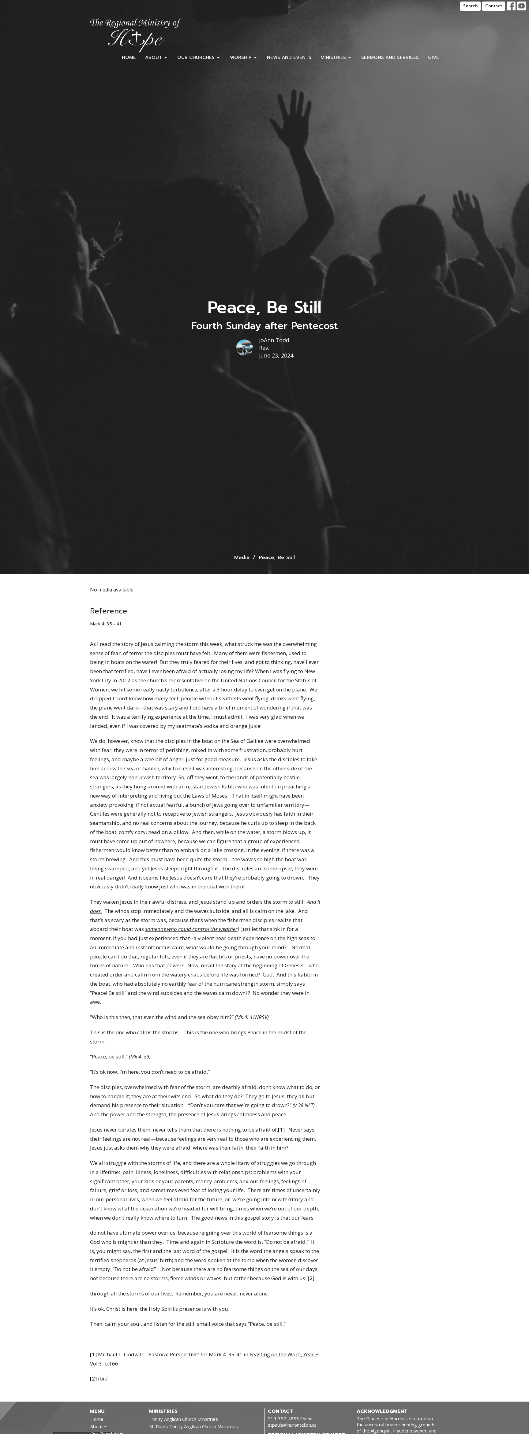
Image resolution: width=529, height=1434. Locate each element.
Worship (241, 57)
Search (470, 6)
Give (433, 57)
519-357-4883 (283, 1418)
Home (129, 57)
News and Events (289, 57)
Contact (493, 6)
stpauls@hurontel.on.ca (292, 1425)
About (153, 57)
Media (241, 557)
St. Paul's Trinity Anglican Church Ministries (193, 1426)
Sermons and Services (390, 57)
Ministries (333, 57)
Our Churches (196, 57)
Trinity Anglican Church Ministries (183, 1419)
